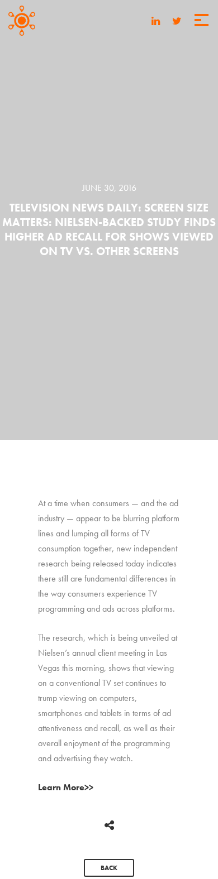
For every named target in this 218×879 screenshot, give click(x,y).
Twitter (176, 22)
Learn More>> (65, 787)
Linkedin (156, 22)
